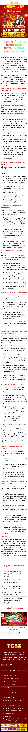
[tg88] (14, 2)
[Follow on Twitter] (2, 665)
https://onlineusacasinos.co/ (15, 700)
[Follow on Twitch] (11, 665)
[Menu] (2, 3)
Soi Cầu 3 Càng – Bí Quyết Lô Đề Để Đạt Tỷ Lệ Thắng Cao (14, 628)
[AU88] (14, 725)
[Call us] (8, 665)
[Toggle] (2, 572)
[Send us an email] (5, 665)
